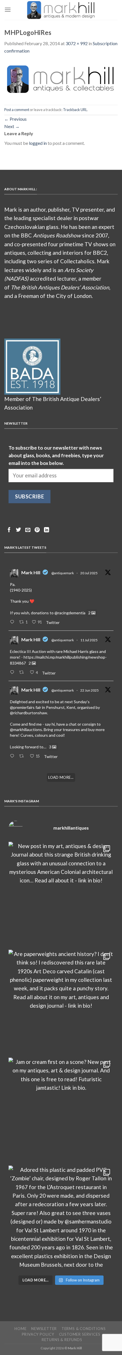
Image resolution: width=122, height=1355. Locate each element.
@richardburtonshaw (28, 712)
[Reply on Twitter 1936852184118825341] (13, 756)
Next (12, 126)
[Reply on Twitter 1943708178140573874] (13, 672)
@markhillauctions (26, 729)
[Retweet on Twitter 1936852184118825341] (23, 756)
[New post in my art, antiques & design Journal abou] (61, 894)
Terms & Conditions (84, 1328)
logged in (38, 143)
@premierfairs (22, 707)
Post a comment (16, 109)
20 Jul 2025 (89, 573)
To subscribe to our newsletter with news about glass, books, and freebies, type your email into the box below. (56, 455)
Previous (15, 119)
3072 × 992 (77, 43)
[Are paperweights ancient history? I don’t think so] (61, 1002)
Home (20, 1328)
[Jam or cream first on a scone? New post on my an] (61, 1110)
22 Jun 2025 (89, 690)
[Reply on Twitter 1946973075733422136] (13, 622)
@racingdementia (69, 612)
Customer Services (79, 1334)
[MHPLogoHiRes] (61, 79)
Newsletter (44, 1328)
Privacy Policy (38, 1334)
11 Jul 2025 (89, 640)
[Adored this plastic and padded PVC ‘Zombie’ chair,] (61, 1218)
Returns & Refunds (62, 1339)
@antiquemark (62, 573)
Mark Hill (30, 572)
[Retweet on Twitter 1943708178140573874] (23, 672)
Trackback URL (75, 109)
